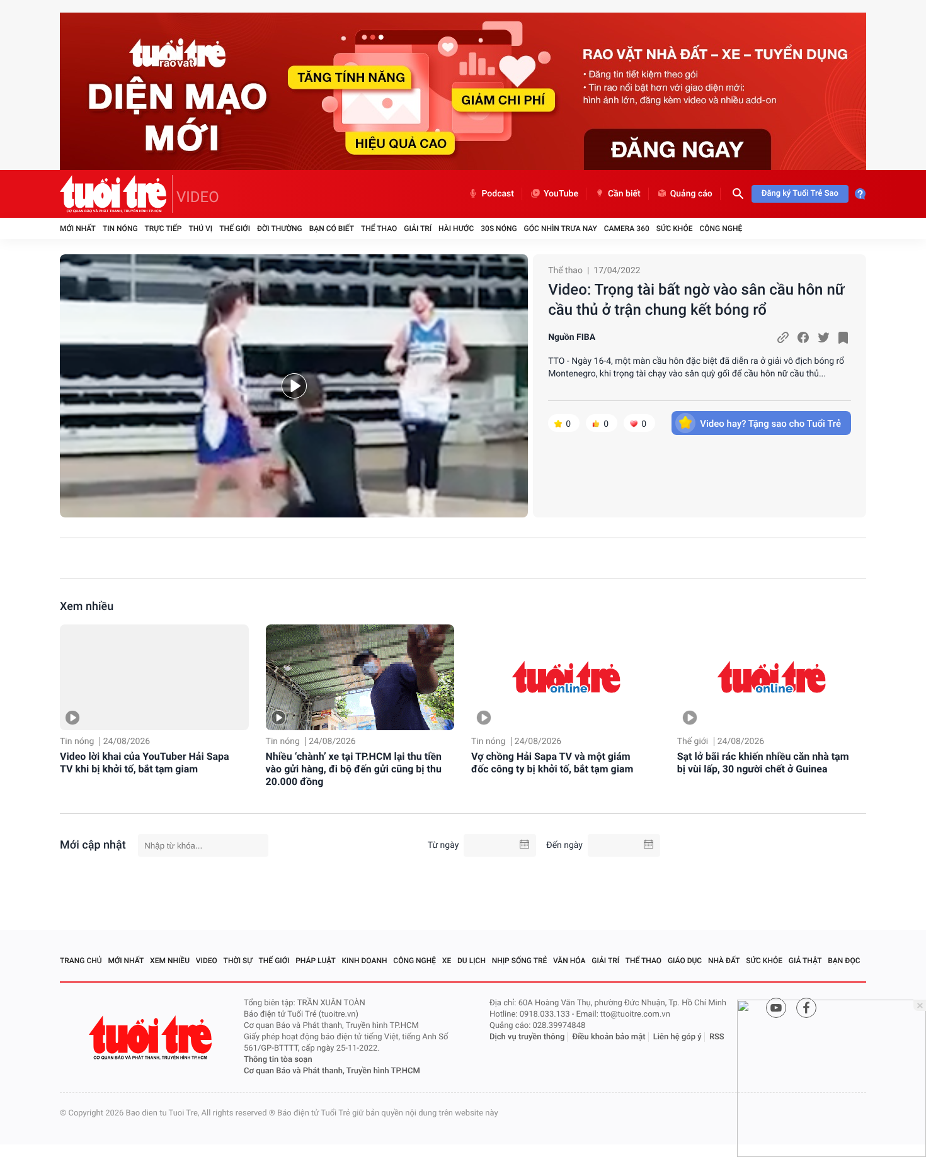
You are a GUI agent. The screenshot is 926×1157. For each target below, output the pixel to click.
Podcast (497, 194)
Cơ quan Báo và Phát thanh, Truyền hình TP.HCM (332, 1071)
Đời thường (279, 228)
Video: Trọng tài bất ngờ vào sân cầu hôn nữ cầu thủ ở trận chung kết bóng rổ (696, 300)
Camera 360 (626, 228)
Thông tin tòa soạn (278, 1059)
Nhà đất (724, 960)
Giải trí (418, 228)
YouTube (561, 194)
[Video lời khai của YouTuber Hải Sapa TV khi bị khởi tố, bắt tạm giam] (154, 677)
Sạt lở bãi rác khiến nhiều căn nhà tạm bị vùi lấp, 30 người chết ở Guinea (763, 762)
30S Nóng (499, 228)
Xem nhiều (86, 606)
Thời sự (238, 960)
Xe (446, 960)
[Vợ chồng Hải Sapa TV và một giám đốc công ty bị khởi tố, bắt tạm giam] (565, 677)
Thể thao (379, 228)
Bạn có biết (331, 228)
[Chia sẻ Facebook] (803, 337)
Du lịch (471, 960)
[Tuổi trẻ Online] (152, 1037)
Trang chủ (81, 960)
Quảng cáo (691, 194)
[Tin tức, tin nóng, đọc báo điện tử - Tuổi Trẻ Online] (116, 194)
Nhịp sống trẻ (519, 960)
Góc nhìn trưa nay (560, 228)
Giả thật (805, 960)
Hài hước (456, 228)
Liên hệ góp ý (677, 1037)
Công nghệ (720, 228)
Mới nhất (78, 228)
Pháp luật (315, 960)
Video (206, 960)
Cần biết (624, 194)
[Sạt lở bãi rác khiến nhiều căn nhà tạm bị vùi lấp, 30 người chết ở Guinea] (771, 677)
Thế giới (234, 228)
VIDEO (197, 197)
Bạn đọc (844, 960)
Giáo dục (685, 960)
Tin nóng (120, 228)
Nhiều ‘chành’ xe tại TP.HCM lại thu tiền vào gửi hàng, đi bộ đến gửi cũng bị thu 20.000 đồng (354, 768)
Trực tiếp (163, 228)
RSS (716, 1037)
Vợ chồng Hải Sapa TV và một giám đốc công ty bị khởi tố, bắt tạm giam (552, 762)
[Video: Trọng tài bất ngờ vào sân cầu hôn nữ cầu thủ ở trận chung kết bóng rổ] (294, 385)
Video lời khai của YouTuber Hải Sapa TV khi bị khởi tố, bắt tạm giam (144, 762)
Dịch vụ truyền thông (526, 1037)
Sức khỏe (674, 228)
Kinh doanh (364, 960)
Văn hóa (569, 960)
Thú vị (200, 228)
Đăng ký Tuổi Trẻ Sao (800, 193)
